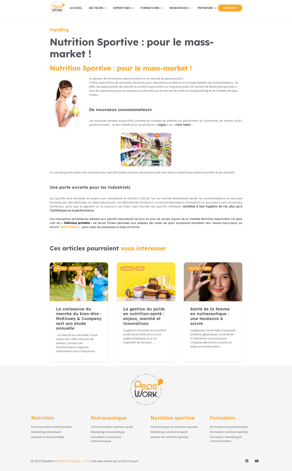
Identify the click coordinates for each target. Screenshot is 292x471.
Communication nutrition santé (112, 427)
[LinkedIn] (247, 461)
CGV (85, 461)
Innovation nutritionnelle (47, 437)
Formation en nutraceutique (229, 427)
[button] (105, 8)
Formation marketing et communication (226, 439)
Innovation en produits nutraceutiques (106, 439)
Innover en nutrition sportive (169, 437)
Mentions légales (69, 461)
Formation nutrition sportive (229, 432)
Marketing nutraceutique (108, 432)
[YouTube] (256, 461)
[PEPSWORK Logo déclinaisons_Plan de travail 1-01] (57, 8)
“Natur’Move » (70, 227)
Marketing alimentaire (46, 432)
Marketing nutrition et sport (169, 432)
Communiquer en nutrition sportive (174, 427)
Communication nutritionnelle (51, 427)
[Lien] (79, 331)
